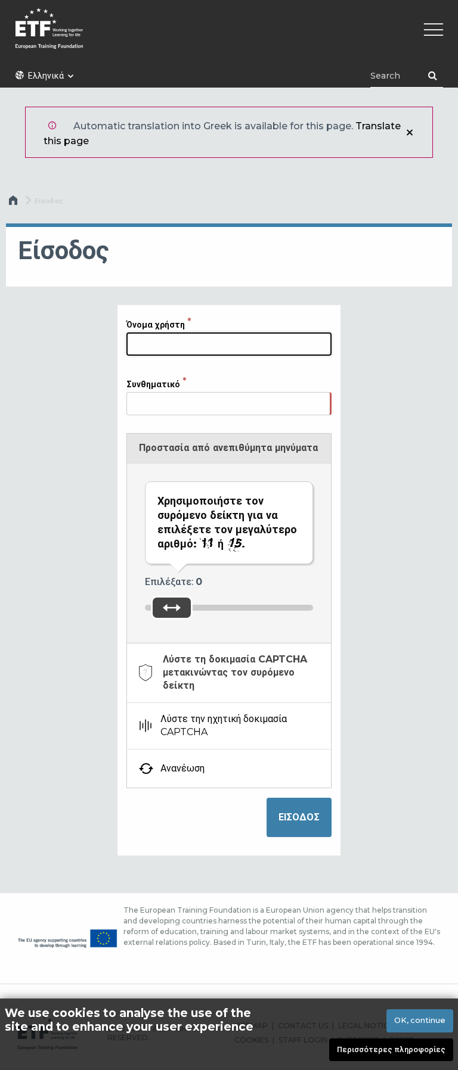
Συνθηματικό (153, 384)
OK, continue (419, 1020)
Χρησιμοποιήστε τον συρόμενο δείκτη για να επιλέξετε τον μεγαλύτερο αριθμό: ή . (227, 522)
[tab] (229, 672)
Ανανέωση (182, 768)
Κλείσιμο (409, 132)
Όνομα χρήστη (155, 324)
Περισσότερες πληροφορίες (391, 1049)
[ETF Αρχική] (229, 36)
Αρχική (14, 203)
